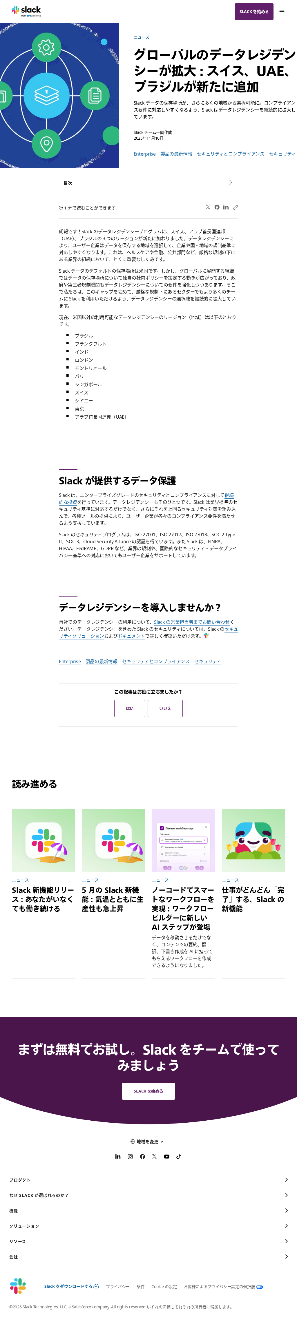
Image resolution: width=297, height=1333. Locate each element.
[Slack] (26, 11)
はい (130, 708)
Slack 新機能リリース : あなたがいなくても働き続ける (43, 899)
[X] (154, 1157)
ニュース (141, 37)
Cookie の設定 (164, 1286)
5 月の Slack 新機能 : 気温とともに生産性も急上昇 (113, 899)
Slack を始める (254, 11)
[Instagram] (130, 1157)
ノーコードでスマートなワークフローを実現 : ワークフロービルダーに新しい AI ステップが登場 (183, 908)
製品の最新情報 (176, 154)
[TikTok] (179, 1157)
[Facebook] (217, 207)
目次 (68, 183)
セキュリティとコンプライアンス (230, 154)
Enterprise (145, 154)
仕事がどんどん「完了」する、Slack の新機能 (253, 899)
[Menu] (281, 11)
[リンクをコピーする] (235, 207)
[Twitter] (208, 207)
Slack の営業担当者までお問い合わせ (192, 622)
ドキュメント (131, 636)
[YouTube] (166, 1157)
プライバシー (118, 1286)
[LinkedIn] (226, 207)
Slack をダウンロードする (68, 1286)
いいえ (165, 708)
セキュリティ (282, 154)
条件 (140, 1286)
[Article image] (43, 840)
